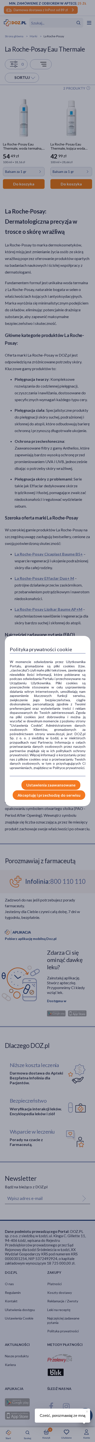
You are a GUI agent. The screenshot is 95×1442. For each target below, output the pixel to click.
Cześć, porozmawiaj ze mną (62, 1415)
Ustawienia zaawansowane (51, 785)
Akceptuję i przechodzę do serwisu (49, 795)
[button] (86, 1411)
